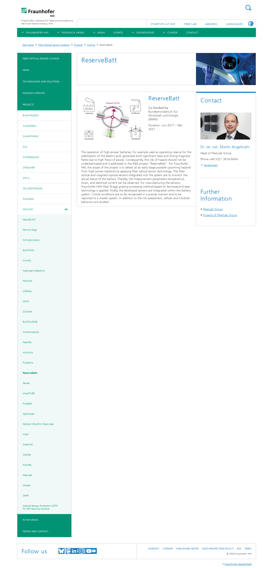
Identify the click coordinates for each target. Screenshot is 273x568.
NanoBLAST (29, 219)
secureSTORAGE (32, 188)
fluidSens (28, 362)
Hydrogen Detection (34, 270)
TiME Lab (190, 24)
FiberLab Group (213, 209)
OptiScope (28, 413)
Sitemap (168, 548)
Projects (78, 44)
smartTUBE (29, 393)
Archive (91, 44)
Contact (153, 548)
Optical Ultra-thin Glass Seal (38, 424)
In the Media (30, 519)
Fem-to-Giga (30, 229)
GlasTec (27, 454)
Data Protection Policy (218, 548)
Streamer (29, 167)
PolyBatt (27, 403)
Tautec (26, 383)
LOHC (26, 301)
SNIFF (26, 495)
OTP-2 (26, 178)
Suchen (248, 7)
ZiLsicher (27, 311)
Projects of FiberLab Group (220, 215)
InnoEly (27, 260)
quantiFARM (30, 136)
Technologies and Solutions (41, 81)
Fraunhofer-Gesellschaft (238, 564)
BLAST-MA (28, 250)
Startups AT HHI (163, 24)
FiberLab (27, 475)
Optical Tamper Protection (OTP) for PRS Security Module (40, 507)
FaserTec (27, 342)
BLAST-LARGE (30, 321)
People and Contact (35, 531)
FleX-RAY (27, 280)
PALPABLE (28, 198)
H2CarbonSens (31, 240)
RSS (239, 548)
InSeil (26, 434)
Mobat (26, 485)
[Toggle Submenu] (66, 209)
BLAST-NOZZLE (31, 115)
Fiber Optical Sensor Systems (54, 44)
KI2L (25, 146)
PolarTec (27, 464)
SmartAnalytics (31, 332)
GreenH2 (28, 444)
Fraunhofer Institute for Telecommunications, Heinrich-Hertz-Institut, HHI (47, 22)
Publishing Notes (187, 548)
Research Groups (34, 93)
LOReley (27, 291)
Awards (211, 24)
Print (248, 548)
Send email (211, 165)
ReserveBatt (30, 372)
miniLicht (28, 352)
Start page (28, 44)
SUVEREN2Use (31, 157)
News (26, 70)
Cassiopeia (29, 125)
